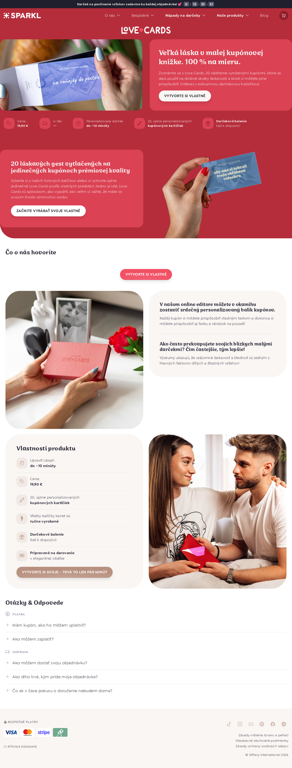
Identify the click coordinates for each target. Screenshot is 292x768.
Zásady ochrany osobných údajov (262, 746)
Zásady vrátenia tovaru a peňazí (263, 735)
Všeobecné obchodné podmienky (261, 741)
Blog (264, 15)
